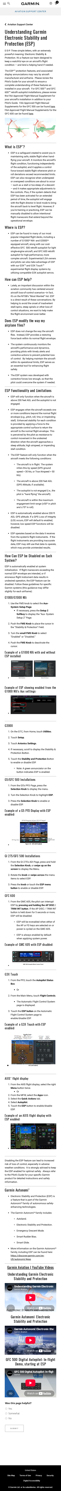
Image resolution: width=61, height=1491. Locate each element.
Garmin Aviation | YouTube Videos (30, 1267)
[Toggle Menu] (2, 3)
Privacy (39, 1475)
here (52, 106)
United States (30, 1470)
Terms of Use (25, 1475)
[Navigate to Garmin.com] (30, 3)
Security (50, 1475)
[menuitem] (9, 4)
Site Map (11, 1475)
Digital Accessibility (31, 1481)
